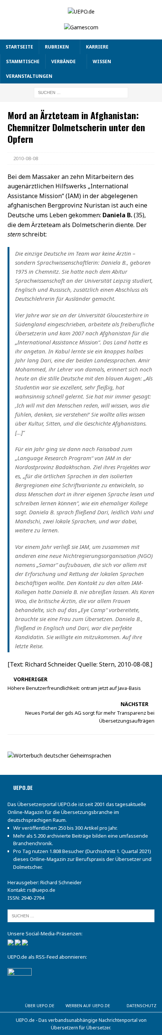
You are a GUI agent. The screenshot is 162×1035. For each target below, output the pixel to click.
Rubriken (57, 47)
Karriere (97, 47)
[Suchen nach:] (81, 92)
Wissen (102, 61)
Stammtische (23, 61)
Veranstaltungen (29, 76)
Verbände (63, 61)
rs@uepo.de (41, 889)
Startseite (19, 47)
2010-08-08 (25, 158)
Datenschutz (141, 1005)
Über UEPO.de (39, 1005)
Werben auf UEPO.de (88, 1005)
